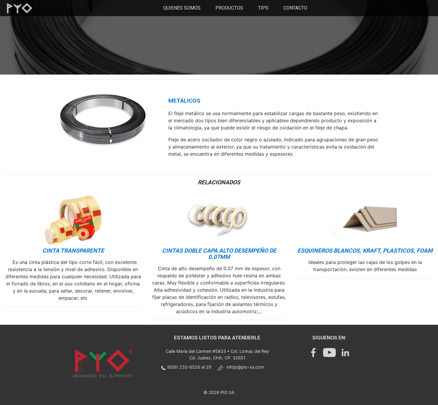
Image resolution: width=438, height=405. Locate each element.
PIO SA (227, 392)
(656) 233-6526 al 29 (189, 367)
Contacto (295, 8)
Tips (263, 8)
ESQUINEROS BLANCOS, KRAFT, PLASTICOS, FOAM (365, 250)
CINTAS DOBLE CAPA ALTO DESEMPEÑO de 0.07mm (219, 253)
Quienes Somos (182, 8)
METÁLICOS (184, 100)
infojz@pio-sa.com (245, 367)
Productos (229, 8)
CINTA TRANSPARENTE (73, 250)
